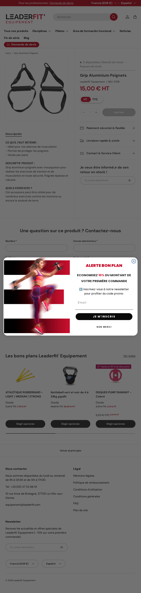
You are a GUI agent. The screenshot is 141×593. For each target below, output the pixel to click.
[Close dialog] (134, 261)
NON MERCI (104, 327)
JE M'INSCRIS (104, 317)
